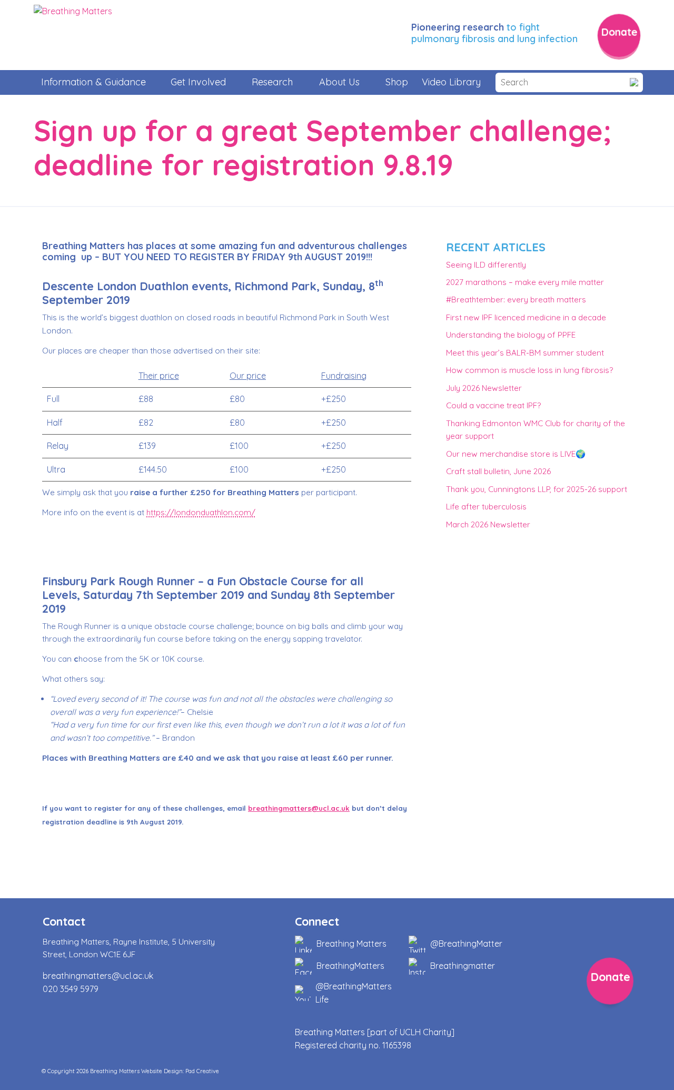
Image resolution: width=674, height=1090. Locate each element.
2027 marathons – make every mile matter (525, 282)
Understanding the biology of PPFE (511, 335)
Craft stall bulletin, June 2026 (498, 471)
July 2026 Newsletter (484, 388)
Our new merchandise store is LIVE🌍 (516, 454)
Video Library (451, 82)
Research (272, 82)
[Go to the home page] (73, 35)
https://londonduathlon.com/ (200, 512)
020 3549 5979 (70, 989)
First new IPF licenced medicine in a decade (526, 317)
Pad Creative (202, 1071)
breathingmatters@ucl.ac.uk (299, 808)
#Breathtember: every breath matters (516, 299)
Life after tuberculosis (486, 507)
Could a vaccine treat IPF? (493, 405)
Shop (396, 82)
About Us (339, 82)
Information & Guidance (93, 82)
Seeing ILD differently (486, 265)
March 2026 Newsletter (488, 524)
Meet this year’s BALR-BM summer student (525, 353)
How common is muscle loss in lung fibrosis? (529, 370)
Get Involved (198, 82)
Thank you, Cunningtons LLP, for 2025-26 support (536, 489)
